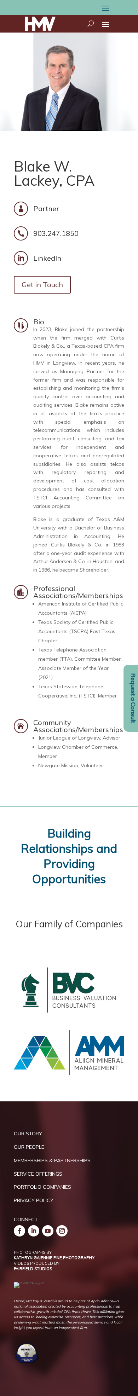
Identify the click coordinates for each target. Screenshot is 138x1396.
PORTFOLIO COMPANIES (42, 1187)
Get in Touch (42, 284)
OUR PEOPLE (29, 1147)
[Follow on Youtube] (47, 1230)
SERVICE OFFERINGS (38, 1174)
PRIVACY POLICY (33, 1200)
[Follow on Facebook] (19, 1230)
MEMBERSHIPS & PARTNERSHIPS (52, 1160)
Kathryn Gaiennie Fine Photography (54, 1257)
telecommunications (56, 430)
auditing (42, 405)
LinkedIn (47, 258)
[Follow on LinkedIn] (33, 1230)
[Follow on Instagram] (62, 1230)
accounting (98, 396)
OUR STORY (28, 1133)
